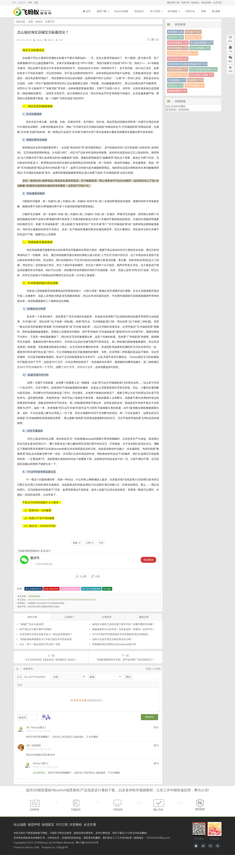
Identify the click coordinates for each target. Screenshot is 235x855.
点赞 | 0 (89, 543)
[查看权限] (183, 109)
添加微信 (148, 559)
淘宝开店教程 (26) (178, 47)
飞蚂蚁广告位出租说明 (31, 624)
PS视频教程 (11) (176, 80)
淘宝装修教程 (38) (178, 42)
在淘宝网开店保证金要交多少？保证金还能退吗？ (45, 634)
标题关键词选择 (51, 588)
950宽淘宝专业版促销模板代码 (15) (187, 63)
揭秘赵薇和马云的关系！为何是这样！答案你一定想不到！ (123, 629)
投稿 (203, 11)
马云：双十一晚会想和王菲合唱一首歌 (39, 644)
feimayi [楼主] (40, 763)
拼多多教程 (206, 2)
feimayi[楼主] (38, 727)
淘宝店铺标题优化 (33, 588)
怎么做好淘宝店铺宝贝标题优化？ (43, 32)
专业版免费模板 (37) (201, 42)
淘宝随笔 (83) (175, 31)
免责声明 (185, 2)
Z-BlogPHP (62, 847)
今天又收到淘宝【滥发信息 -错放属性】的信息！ (51, 659)
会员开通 (217, 2)
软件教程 (172, 11)
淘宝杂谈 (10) (175, 85)
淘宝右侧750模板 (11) (201, 74)
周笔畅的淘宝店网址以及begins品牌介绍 (114, 644)
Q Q (19, 676)
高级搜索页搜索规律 (70, 588)
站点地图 (20, 824)
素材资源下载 (173, 2)
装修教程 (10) (195, 80)
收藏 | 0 (76, 543)
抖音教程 (76, 824)
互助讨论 (190, 11)
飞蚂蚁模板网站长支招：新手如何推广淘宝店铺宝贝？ (125, 659)
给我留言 (48, 824)
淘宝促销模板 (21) (200, 47)
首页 (88, 11)
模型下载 (101, 11)
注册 (36, 2)
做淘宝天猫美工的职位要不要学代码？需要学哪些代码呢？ (123, 624)
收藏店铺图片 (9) (177, 90)
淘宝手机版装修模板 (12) (203, 69)
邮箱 (92, 676)
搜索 (217, 11)
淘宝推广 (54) (193, 31)
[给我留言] (210, 845)
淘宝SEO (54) (175, 37)
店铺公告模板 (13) (178, 69)
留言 (230, 41)
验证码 (22, 717)
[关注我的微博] (203, 845)
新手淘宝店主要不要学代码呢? (35, 629)
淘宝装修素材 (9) (194, 85)
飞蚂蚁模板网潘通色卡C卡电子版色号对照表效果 (45, 639)
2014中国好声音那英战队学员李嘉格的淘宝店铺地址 (120, 634)
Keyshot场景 (121, 11)
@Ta (156, 727)
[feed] (217, 845)
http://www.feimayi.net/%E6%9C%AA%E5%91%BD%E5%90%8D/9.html (61, 599)
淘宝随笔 (107, 588)
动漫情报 (36, 745)
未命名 (39, 21)
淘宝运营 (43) (193, 37)
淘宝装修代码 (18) (178, 58)
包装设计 (139, 11)
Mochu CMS (32, 847)
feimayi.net (46, 842)
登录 (30, 2)
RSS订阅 (62, 824)
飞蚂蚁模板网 (32, 11)
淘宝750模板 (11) (177, 74)
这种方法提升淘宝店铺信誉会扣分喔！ (112, 639)
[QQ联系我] (196, 845)
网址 (128, 676)
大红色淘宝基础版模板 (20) (182, 53)
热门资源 (155, 11)
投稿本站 (195, 2)
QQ (230, 51)
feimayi (39, 40)
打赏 (101, 543)
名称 (55, 676)
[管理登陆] (171, 109)
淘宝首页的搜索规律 (91, 588)
